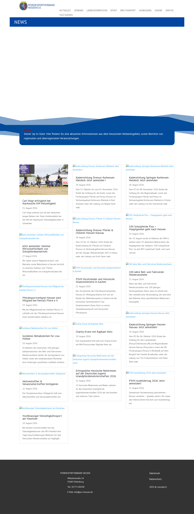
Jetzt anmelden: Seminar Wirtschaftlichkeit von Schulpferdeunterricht (36, 248)
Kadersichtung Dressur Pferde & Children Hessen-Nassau (94, 231)
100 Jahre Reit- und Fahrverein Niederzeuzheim (146, 273)
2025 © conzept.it (158, 486)
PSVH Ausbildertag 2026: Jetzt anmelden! (147, 382)
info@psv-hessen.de (83, 492)
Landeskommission (97, 10)
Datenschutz (155, 479)
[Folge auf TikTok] (172, 4)
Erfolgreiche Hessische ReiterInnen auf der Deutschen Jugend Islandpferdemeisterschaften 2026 (96, 373)
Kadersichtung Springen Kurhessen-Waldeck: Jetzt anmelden (149, 179)
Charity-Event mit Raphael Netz (94, 331)
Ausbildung (145, 10)
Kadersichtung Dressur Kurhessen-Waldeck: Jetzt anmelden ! (95, 179)
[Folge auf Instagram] (165, 4)
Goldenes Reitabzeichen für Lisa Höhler (40, 337)
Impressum (154, 473)
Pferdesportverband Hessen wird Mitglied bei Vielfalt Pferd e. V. (41, 299)
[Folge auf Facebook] (158, 4)
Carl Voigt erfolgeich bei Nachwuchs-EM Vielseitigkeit (39, 202)
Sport (113, 10)
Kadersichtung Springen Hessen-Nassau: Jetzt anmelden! (147, 326)
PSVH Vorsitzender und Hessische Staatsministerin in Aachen (95, 280)
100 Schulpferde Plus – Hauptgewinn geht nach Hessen (147, 228)
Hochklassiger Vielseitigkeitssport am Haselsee (42, 417)
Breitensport (128, 10)
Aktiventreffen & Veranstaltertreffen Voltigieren (40, 383)
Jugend (158, 10)
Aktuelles (65, 10)
